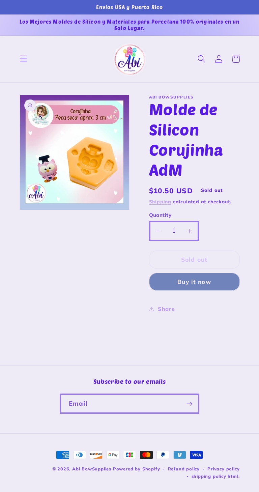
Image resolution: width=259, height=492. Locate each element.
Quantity (160, 215)
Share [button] (166, 309)
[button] (23, 59)
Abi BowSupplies (91, 468)
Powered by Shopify (136, 468)
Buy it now (194, 281)
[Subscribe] (189, 404)
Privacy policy (223, 468)
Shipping (160, 201)
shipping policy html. (216, 476)
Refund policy (184, 468)
